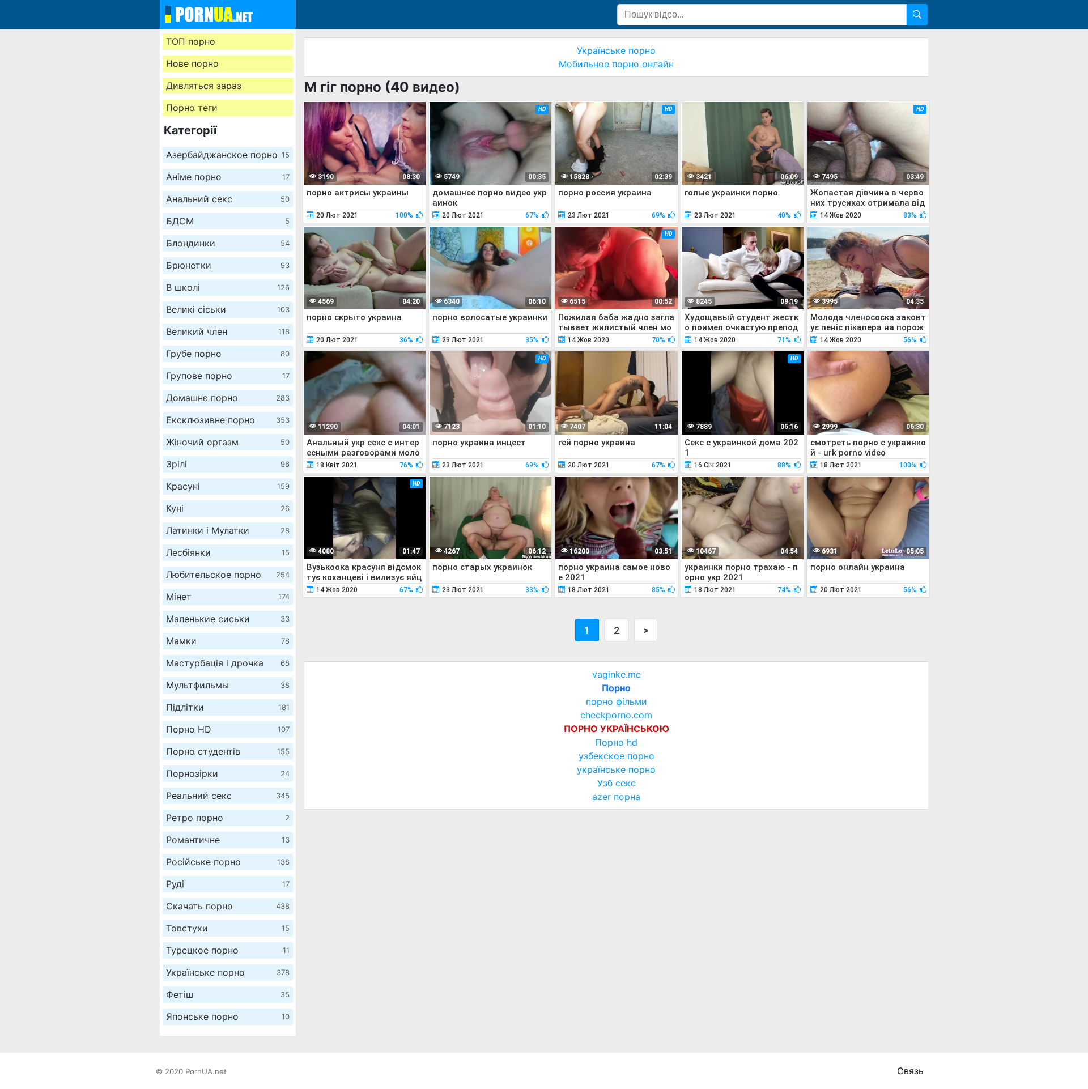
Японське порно (228, 1016)
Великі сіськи (228, 309)
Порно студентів (228, 751)
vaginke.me (616, 674)
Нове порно (192, 63)
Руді (228, 884)
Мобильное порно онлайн (616, 64)
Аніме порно (228, 176)
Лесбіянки (228, 552)
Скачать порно (228, 906)
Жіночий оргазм (228, 442)
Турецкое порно (228, 950)
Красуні (228, 486)
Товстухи (228, 928)
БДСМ (228, 221)
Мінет (228, 596)
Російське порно (228, 861)
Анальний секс (228, 199)
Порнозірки (228, 773)
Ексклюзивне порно (228, 420)
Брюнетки (228, 265)
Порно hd (616, 742)
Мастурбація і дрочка (228, 663)
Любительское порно (228, 574)
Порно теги (192, 107)
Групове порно (228, 375)
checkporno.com (616, 715)
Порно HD (228, 729)
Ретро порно (228, 817)
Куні (228, 508)
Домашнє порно (228, 397)
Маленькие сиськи (228, 618)
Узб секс (616, 783)
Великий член (228, 331)
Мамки (228, 640)
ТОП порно (190, 41)
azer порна (616, 796)
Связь (910, 1071)
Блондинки (228, 243)
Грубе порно (228, 353)
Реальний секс (228, 795)
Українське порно (228, 972)
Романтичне (228, 839)
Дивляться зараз (203, 85)
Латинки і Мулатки (228, 530)
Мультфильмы (228, 685)
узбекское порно (616, 756)
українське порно (616, 769)
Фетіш (228, 994)
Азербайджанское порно (228, 154)
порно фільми (616, 701)
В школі (228, 287)
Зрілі (228, 464)
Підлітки (228, 707)
